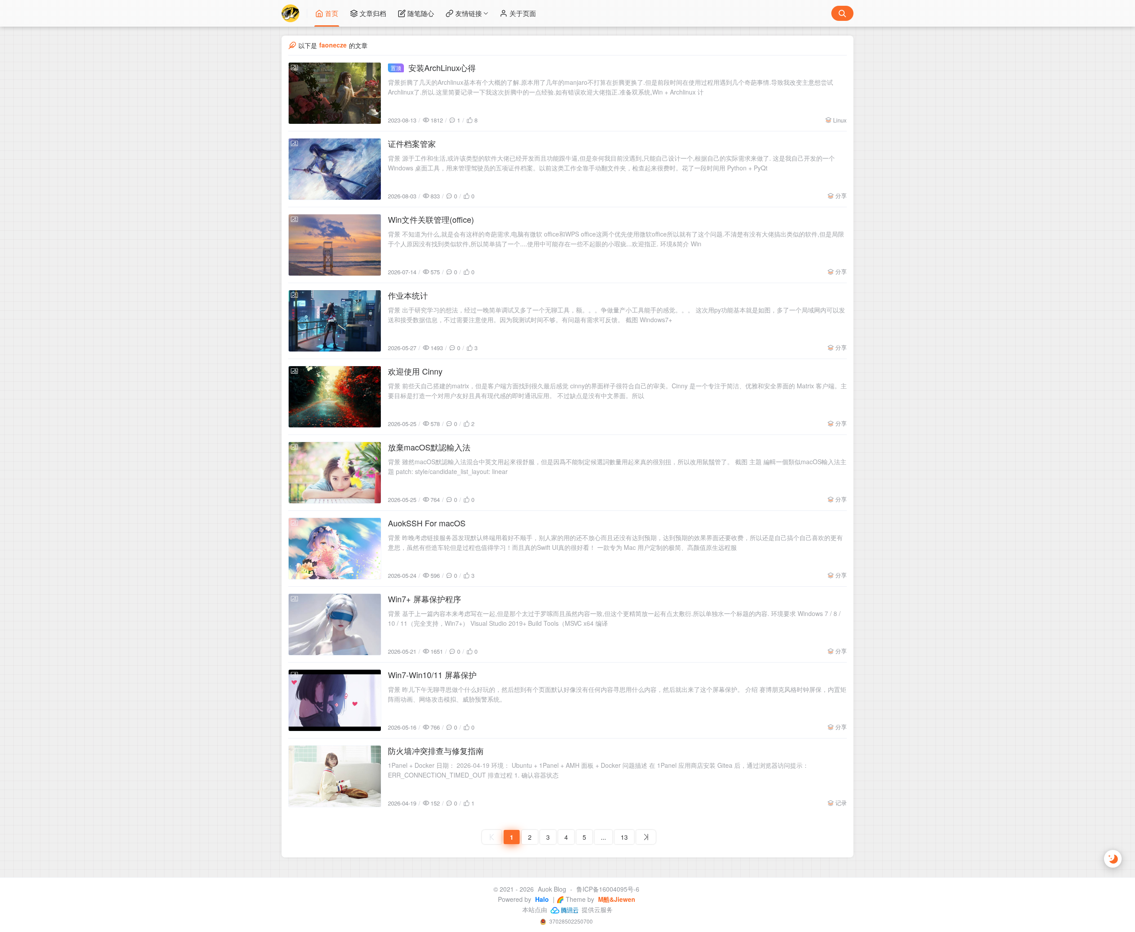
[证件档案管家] (334, 169)
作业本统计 (408, 295)
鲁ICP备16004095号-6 (607, 889)
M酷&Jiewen (615, 899)
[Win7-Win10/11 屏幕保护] (334, 700)
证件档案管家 (412, 143)
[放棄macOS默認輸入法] (334, 473)
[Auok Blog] (294, 13)
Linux (840, 120)
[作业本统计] (334, 321)
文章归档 (373, 13)
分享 (841, 195)
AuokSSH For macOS (427, 522)
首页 (331, 13)
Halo (541, 899)
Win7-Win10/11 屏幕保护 (432, 674)
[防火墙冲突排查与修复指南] (334, 776)
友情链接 (468, 13)
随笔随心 (420, 13)
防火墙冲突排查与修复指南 (436, 750)
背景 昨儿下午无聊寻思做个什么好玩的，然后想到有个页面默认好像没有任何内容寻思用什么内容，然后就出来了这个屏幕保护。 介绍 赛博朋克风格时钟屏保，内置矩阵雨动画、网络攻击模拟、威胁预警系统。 (617, 694)
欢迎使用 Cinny (415, 371)
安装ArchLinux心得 (433, 67)
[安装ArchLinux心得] (334, 93)
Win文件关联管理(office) (431, 219)
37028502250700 (570, 921)
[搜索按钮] (842, 13)
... (603, 837)
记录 (841, 802)
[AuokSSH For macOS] (334, 548)
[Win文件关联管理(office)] (334, 245)
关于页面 (522, 13)
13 (624, 837)
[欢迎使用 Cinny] (334, 397)
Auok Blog (552, 889)
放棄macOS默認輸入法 (429, 447)
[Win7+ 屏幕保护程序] (334, 624)
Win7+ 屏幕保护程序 (424, 598)
